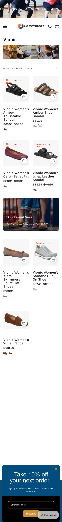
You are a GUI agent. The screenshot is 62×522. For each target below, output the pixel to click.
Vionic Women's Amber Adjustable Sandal (16, 114)
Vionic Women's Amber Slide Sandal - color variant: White (40, 126)
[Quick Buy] (24, 97)
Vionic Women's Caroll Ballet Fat (16, 174)
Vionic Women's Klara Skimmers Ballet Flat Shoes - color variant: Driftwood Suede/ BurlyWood (5, 296)
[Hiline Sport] (31, 26)
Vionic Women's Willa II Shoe (16, 341)
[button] (49, 26)
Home (6, 68)
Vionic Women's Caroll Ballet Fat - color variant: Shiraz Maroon (5, 186)
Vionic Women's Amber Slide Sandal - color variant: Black (35, 126)
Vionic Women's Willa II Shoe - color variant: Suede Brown (5, 353)
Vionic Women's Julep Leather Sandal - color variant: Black (35, 190)
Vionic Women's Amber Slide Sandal (45, 112)
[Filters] (57, 68)
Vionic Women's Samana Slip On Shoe (45, 276)
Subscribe (31, 513)
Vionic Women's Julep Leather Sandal (45, 176)
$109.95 (8, 291)
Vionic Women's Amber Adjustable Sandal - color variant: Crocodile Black (5, 129)
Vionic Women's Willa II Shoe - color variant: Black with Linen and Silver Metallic (10, 353)
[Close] (56, 469)
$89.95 (37, 120)
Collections (18, 68)
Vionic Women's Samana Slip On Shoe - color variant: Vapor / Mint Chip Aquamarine (35, 289)
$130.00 (8, 348)
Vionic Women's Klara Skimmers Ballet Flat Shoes (16, 279)
